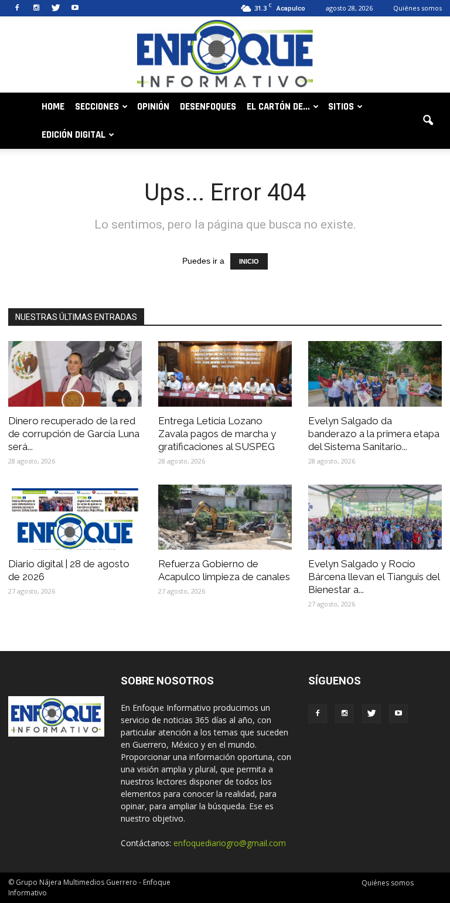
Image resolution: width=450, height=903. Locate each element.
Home (53, 106)
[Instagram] (36, 8)
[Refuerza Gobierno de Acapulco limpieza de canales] (225, 517)
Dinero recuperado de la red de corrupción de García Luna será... (73, 433)
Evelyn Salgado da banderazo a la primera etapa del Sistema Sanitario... (373, 433)
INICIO (249, 261)
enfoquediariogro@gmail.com (229, 843)
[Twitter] (55, 8)
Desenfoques (208, 106)
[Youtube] (75, 8)
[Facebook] (17, 8)
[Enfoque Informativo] (225, 55)
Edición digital (73, 134)
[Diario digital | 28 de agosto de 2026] (75, 517)
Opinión (153, 106)
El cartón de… (278, 106)
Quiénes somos (417, 8)
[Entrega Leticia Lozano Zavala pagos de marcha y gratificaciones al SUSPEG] (225, 374)
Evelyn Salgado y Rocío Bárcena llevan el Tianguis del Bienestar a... (373, 576)
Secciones (97, 106)
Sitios (341, 106)
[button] (428, 121)
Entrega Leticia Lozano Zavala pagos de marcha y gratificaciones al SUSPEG (217, 433)
